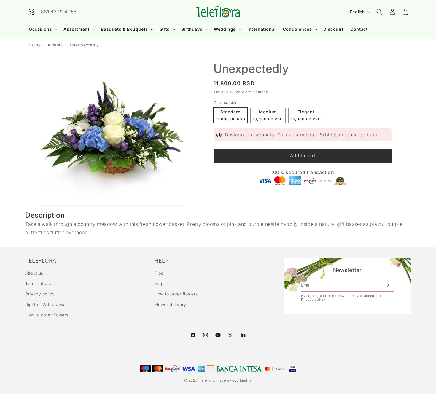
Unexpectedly (84, 44)
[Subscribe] (386, 285)
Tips (159, 273)
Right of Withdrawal (45, 304)
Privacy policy (40, 293)
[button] (42, 29)
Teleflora (207, 380)
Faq (158, 283)
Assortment (76, 29)
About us (34, 273)
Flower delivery (170, 304)
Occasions (40, 29)
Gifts (165, 29)
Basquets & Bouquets (124, 29)
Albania (55, 44)
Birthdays (191, 29)
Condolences (297, 29)
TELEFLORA (40, 260)
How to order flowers (47, 314)
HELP (161, 260)
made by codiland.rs (234, 380)
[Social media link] (243, 335)
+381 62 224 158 (57, 12)
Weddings (225, 29)
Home (35, 44)
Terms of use (38, 283)
